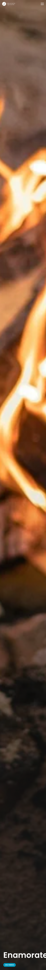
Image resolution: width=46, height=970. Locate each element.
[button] (42, 3)
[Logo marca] (8, 4)
